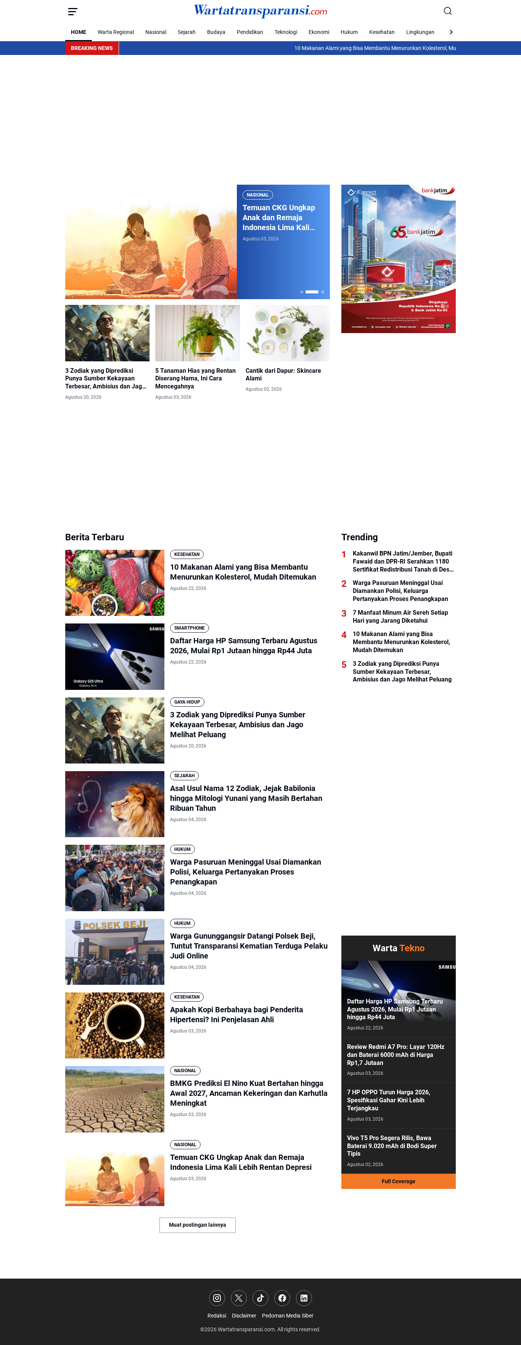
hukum (182, 849)
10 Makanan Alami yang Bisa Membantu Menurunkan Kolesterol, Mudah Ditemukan (349, 48)
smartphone (189, 628)
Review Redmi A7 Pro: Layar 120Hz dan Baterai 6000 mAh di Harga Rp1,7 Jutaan (395, 1054)
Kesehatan (382, 32)
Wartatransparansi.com (246, 1329)
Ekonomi (319, 32)
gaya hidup (187, 702)
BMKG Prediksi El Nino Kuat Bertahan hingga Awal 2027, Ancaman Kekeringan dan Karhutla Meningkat (249, 1093)
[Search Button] (448, 11)
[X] (239, 1298)
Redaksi (216, 1316)
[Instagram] (217, 1298)
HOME (78, 32)
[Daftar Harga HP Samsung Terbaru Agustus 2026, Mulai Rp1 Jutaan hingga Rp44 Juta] (114, 656)
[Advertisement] (260, 119)
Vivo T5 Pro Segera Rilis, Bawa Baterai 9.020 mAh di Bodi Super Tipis (392, 1146)
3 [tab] (317, 291)
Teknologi (286, 32)
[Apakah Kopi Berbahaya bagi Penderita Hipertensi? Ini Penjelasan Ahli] (114, 1025)
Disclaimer (244, 1316)
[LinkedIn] (304, 1298)
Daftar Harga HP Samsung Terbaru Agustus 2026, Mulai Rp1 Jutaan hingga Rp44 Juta (243, 645)
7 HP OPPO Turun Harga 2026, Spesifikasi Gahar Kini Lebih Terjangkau (388, 1100)
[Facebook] (282, 1298)
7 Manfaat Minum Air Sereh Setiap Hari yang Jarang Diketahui (400, 616)
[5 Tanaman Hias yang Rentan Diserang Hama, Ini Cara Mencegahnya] (197, 333)
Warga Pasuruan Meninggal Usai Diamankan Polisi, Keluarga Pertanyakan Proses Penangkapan (245, 871)
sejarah (184, 775)
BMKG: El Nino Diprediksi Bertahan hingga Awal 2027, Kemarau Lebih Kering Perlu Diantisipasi (280, 217)
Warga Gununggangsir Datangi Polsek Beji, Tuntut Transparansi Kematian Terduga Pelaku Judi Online (249, 945)
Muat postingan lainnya (197, 1225)
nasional (258, 195)
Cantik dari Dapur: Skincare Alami (283, 374)
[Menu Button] (72, 11)
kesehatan (186, 554)
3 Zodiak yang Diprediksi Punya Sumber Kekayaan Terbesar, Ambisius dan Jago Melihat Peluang (105, 379)
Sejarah (187, 32)
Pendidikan (250, 32)
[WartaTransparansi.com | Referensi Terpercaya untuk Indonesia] (260, 11)
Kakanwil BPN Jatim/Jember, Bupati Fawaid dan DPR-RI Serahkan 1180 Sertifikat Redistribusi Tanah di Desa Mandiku (403, 561)
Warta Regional (116, 32)
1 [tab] (301, 291)
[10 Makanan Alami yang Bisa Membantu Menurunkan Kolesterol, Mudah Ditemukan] (114, 583)
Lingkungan (420, 32)
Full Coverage (398, 1181)
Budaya (216, 32)
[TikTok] (260, 1298)
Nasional (155, 32)
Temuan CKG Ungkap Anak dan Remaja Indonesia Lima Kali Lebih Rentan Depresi (241, 1162)
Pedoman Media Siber (288, 1316)
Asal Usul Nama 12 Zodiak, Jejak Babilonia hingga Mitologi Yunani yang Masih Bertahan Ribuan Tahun (246, 798)
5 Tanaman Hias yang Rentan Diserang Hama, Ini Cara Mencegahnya (195, 378)
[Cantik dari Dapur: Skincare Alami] (288, 333)
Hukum (349, 32)
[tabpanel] (197, 242)
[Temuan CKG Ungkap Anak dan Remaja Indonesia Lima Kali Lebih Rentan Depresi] (114, 1173)
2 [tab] (307, 291)
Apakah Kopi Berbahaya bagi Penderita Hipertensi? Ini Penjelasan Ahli (236, 1014)
